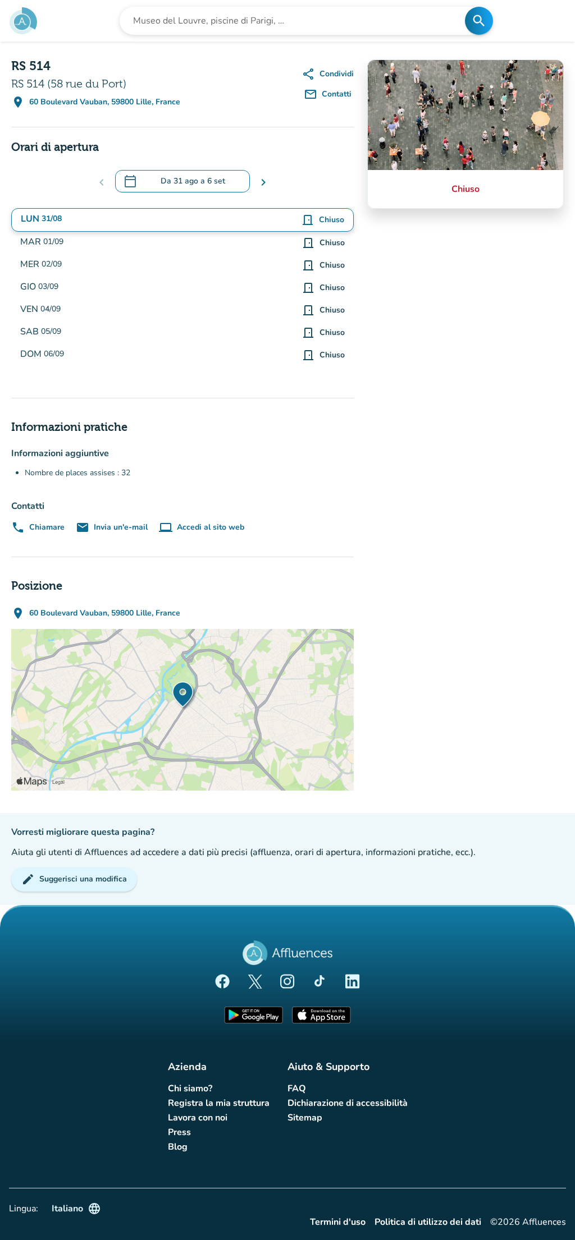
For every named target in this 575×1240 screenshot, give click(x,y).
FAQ (297, 1088)
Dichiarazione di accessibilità (348, 1103)
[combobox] (296, 20)
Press (179, 1132)
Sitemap (305, 1118)
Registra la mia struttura (219, 1103)
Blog (178, 1147)
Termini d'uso (338, 1222)
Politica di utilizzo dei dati (428, 1222)
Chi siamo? (190, 1088)
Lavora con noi (197, 1118)
